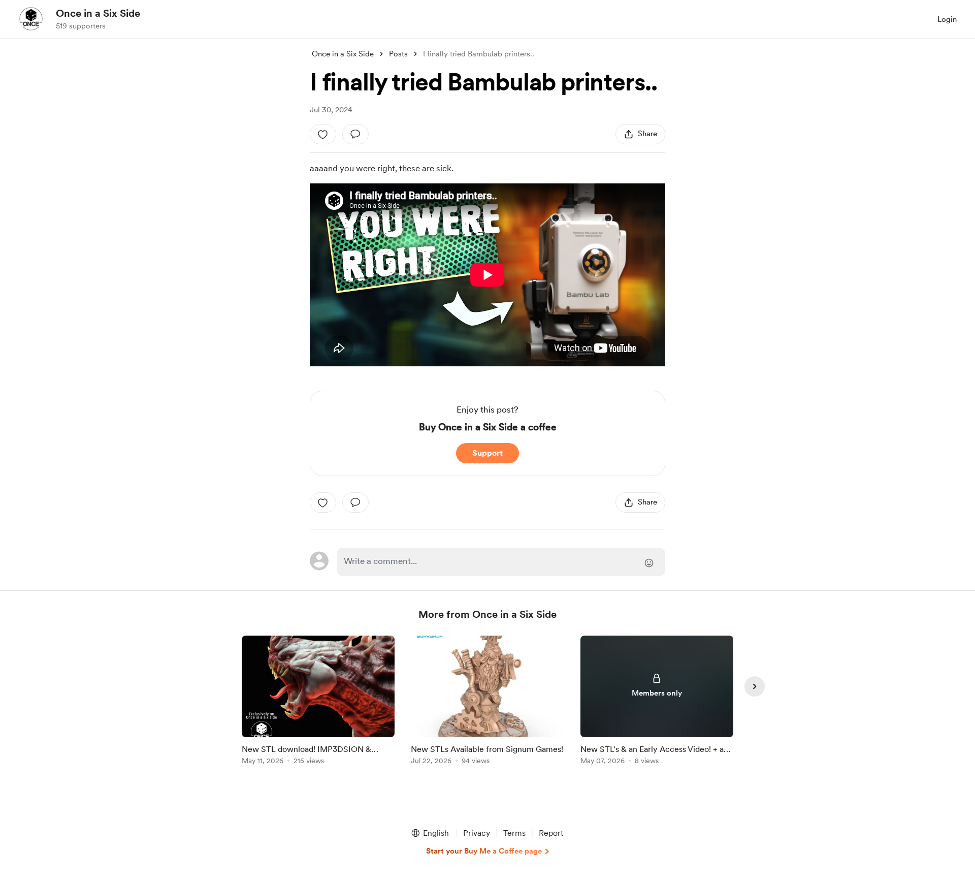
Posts (398, 53)
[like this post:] (323, 134)
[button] (429, 833)
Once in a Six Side (98, 13)
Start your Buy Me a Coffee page (484, 851)
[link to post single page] (318, 702)
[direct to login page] (501, 562)
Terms (514, 833)
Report (551, 833)
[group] (318, 702)
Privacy (476, 833)
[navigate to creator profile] (31, 19)
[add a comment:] (355, 134)
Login (947, 19)
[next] (754, 686)
